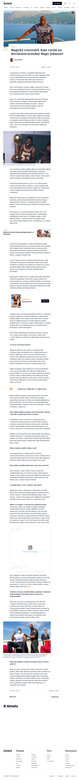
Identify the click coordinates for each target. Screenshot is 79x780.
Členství (67, 756)
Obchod (49, 756)
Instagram (60, 776)
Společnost (18, 7)
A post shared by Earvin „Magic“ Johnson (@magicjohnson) (30, 571)
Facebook (51, 776)
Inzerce (67, 759)
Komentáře (34, 756)
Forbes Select (50, 761)
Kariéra (67, 761)
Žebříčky (42, 7)
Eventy (73, 7)
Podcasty (60, 7)
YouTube (73, 776)
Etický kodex (68, 767)
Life (31, 7)
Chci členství (57, 3)
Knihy (48, 759)
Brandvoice (34, 767)
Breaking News (35, 765)
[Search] (69, 3)
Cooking (36, 7)
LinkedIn (67, 776)
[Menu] (73, 3)
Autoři (48, 754)
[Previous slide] (2, 7)
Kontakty (67, 763)
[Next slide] (76, 7)
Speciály (48, 7)
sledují (28, 586)
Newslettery (67, 7)
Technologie (26, 7)
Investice (6, 7)
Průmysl (12, 7)
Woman (54, 7)
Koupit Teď (45, 301)
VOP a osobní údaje (70, 765)
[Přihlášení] (65, 3)
